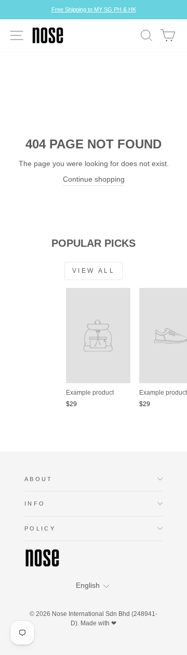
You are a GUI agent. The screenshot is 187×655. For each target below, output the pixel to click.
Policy (40, 528)
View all (93, 270)
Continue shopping (94, 179)
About (38, 479)
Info (34, 503)
